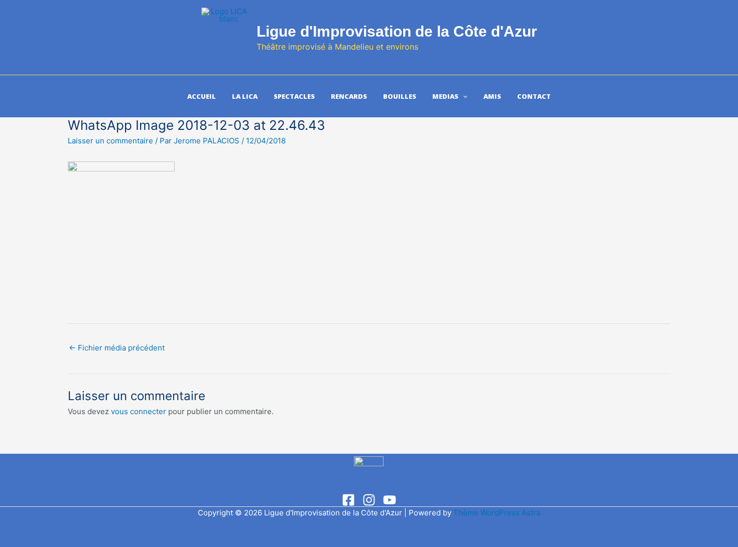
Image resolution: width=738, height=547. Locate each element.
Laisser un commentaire (110, 140)
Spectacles (294, 96)
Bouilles (399, 96)
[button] (462, 96)
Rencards (349, 96)
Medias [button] (445, 96)
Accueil (201, 96)
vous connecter (138, 411)
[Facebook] (348, 499)
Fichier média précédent (117, 347)
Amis (492, 96)
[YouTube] (389, 499)
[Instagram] (369, 499)
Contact (534, 96)
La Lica (245, 96)
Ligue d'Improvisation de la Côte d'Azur (397, 31)
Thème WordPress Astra (496, 512)
